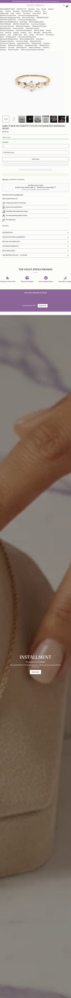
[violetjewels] (35, 5)
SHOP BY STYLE (27, 11)
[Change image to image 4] (29, 119)
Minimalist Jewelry (32, 28)
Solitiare (38, 11)
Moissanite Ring (35, 41)
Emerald (31, 9)
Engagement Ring (23, 43)
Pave (44, 11)
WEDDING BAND (42, 17)
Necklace (46, 43)
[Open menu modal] (3, 5)
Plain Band (23, 22)
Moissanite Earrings (39, 26)
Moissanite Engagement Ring (10, 17)
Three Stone (36, 13)
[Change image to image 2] (13, 119)
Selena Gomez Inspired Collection (32, 49)
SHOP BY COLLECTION (8, 15)
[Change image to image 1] (5, 119)
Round (44, 9)
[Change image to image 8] (61, 119)
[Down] (67, 119)
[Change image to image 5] (37, 119)
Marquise (16, 11)
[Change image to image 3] (21, 119)
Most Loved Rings (28, 17)
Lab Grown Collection (7, 43)
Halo (12, 13)
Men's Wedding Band (36, 22)
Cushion (8, 11)
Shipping (5, 179)
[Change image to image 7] (53, 119)
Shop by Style (47, 32)
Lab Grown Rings (22, 41)
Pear (1, 11)
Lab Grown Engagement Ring (28, 15)
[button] (35, 164)
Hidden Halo (4, 13)
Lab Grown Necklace (38, 24)
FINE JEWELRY (5, 24)
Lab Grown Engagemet (24, 30)
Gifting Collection (35, 47)
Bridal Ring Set (21, 47)
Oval (37, 9)
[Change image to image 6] (45, 119)
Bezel (45, 13)
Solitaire (3, 35)
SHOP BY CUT (21, 9)
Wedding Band (11, 37)
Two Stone (26, 13)
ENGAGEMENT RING (7, 9)
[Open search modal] (64, 5)
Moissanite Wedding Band (9, 22)
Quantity (5, 142)
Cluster (18, 13)
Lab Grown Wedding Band (27, 20)
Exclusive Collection (7, 30)
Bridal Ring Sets (5, 28)
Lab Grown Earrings (7, 26)
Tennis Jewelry (18, 28)
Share (7, 226)
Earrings (3, 45)
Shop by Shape (39, 30)
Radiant (51, 9)
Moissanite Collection (15, 45)
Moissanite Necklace (23, 26)
